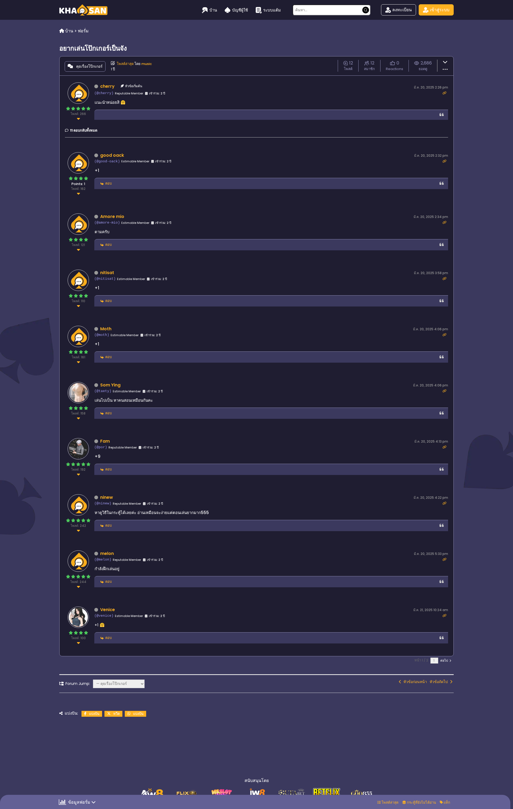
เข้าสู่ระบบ (439, 10)
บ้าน (213, 10)
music (146, 63)
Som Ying (110, 385)
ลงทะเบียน (402, 10)
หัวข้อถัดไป (440, 681)
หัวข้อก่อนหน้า (414, 681)
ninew (106, 497)
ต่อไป (444, 660)
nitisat (107, 273)
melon (107, 553)
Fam (105, 441)
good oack (112, 155)
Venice (107, 610)
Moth (105, 329)
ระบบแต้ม (272, 10)
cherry (107, 86)
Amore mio (112, 216)
